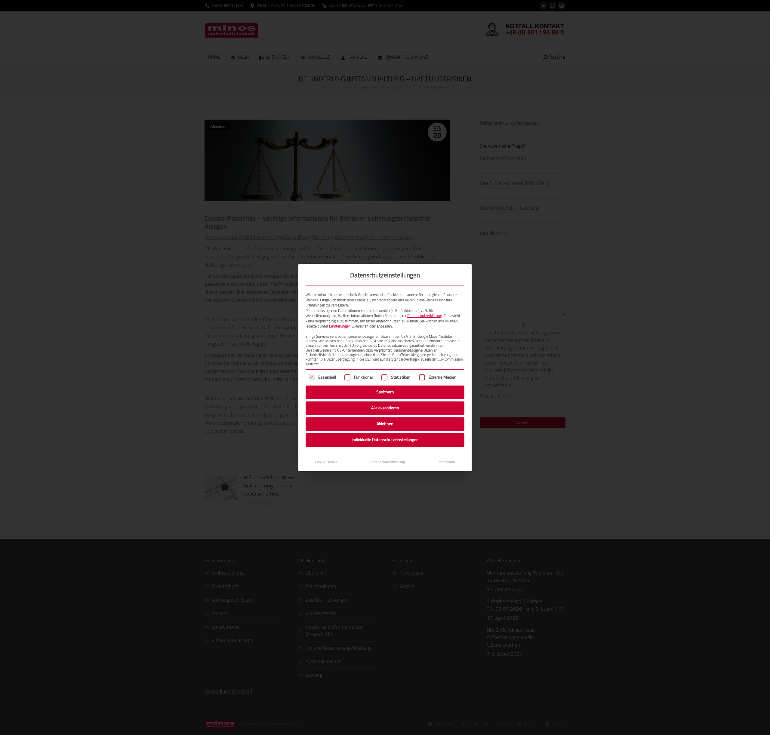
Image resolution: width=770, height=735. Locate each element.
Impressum (446, 462)
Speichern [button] (385, 392)
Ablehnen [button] (385, 424)
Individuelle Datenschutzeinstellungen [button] (385, 440)
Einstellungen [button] (340, 326)
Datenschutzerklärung (424, 316)
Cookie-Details (326, 462)
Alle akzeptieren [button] (385, 408)
